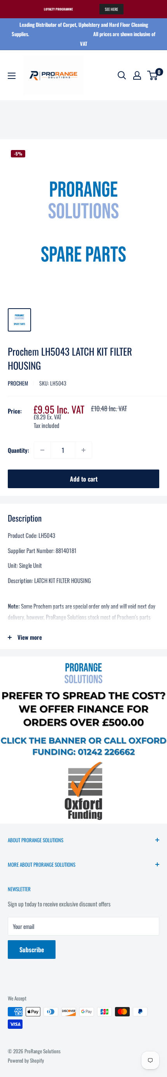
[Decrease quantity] (42, 450)
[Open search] (122, 75)
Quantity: (18, 450)
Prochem (18, 383)
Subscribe (31, 949)
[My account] (137, 75)
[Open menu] (12, 76)
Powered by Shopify (26, 1060)
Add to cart (83, 479)
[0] (153, 75)
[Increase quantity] (83, 450)
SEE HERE (111, 9)
